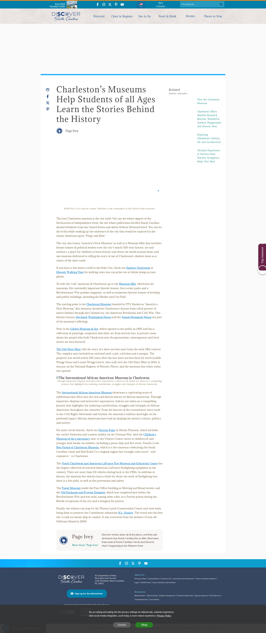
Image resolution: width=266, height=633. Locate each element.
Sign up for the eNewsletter (89, 596)
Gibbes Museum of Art (84, 332)
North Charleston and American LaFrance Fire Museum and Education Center (110, 466)
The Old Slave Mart (68, 352)
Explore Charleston (138, 271)
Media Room (140, 599)
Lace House (154, 603)
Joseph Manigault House (137, 320)
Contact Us (166, 582)
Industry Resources (167, 599)
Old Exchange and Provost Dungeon (83, 495)
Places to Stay (213, 16)
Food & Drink (167, 16)
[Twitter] (47, 103)
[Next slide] (156, 174)
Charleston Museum (98, 307)
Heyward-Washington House (93, 320)
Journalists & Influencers (183, 582)
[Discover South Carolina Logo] (66, 16)
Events (190, 16)
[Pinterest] (47, 109)
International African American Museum (87, 395)
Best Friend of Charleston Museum (77, 450)
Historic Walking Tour (70, 275)
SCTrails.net (215, 599)
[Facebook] (47, 96)
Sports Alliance (201, 599)
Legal (137, 586)
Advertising (152, 599)
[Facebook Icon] (97, 4)
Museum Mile (127, 287)
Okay (144, 624)
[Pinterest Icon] (116, 4)
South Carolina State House (163, 586)
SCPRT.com (146, 586)
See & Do (144, 16)
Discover (99, 16)
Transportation (141, 603)
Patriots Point (107, 433)
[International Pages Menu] (140, 4)
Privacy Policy (141, 582)
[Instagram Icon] (103, 4)
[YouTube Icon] (122, 4)
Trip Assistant (262, 255)
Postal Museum (71, 491)
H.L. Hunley (125, 516)
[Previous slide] (62, 174)
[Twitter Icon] (109, 4)
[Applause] (47, 89)
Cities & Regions (122, 16)
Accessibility (154, 582)
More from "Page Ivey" (85, 548)
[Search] (221, 4)
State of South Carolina (206, 582)
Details (122, 624)
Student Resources (185, 599)
